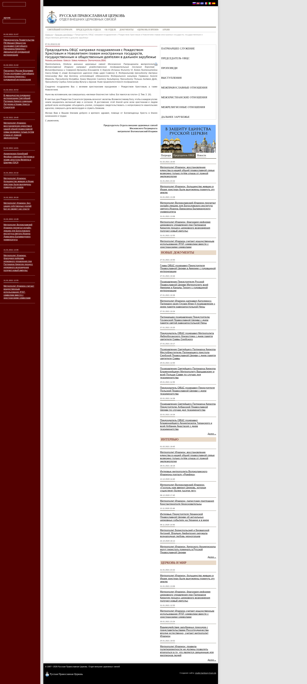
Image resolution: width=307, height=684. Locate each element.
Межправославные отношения (184, 87)
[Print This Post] (156, 64)
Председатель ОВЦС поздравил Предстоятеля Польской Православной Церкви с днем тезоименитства (187, 390)
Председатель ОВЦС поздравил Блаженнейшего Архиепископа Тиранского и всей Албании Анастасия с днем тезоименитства (186, 424)
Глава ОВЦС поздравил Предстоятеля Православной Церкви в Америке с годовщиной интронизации (188, 268)
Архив (166, 29)
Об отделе (110, 29)
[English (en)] (198, 3)
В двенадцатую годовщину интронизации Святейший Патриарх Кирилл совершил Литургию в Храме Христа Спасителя (18, 101)
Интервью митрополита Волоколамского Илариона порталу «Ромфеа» (183, 473)
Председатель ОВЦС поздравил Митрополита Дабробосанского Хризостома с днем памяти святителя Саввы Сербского (187, 336)
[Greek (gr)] (202, 3)
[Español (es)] (213, 3)
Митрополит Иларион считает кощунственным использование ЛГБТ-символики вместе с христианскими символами (187, 244)
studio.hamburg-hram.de (205, 673)
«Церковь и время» (148, 29)
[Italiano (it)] (209, 3)
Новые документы (79, 60)
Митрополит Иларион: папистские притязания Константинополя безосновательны (187, 502)
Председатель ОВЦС (97, 60)
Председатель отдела (88, 29)
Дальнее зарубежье (64, 35)
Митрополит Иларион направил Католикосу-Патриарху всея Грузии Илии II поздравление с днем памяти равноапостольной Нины (187, 303)
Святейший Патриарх (59, 29)
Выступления (171, 77)
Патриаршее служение (178, 48)
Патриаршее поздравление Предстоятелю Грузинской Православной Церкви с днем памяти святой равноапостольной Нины (185, 320)
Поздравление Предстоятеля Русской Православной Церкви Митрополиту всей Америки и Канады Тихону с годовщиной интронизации (184, 286)
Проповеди (169, 68)
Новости (49, 35)
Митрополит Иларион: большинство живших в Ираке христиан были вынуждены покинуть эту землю (187, 189)
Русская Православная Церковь (92, 17)
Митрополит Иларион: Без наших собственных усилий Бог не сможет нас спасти (17, 206)
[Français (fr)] (206, 3)
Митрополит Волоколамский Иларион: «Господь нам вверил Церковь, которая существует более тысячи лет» (183, 487)
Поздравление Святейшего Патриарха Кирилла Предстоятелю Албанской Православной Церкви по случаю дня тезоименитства (188, 406)
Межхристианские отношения (184, 97)
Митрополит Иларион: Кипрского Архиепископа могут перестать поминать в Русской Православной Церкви (188, 549)
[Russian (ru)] (194, 3)
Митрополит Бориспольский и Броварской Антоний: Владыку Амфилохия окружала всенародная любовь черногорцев (184, 533)
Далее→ (212, 434)
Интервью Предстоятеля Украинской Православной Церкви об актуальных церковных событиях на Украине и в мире (184, 517)
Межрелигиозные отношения (183, 107)
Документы (126, 29)
